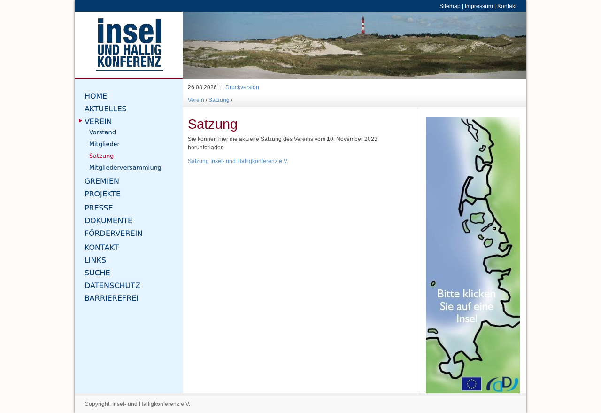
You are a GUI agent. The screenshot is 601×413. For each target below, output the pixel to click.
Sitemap (450, 6)
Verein (196, 100)
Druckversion (242, 87)
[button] (208, 45)
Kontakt (506, 6)
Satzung (219, 100)
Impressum (479, 6)
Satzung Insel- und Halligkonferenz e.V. (238, 161)
